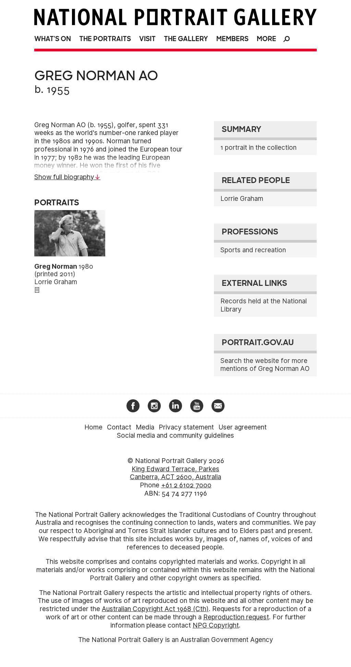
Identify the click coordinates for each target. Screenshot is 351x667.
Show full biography (64, 177)
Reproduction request (236, 617)
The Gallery (186, 39)
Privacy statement (186, 427)
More (266, 39)
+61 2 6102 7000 (186, 485)
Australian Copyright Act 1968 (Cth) (155, 609)
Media (145, 427)
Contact (119, 427)
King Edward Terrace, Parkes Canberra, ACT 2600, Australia (175, 473)
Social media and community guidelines (175, 435)
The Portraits (105, 39)
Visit (147, 39)
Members (232, 39)
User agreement (242, 427)
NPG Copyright (216, 625)
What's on (52, 39)
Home (93, 427)
